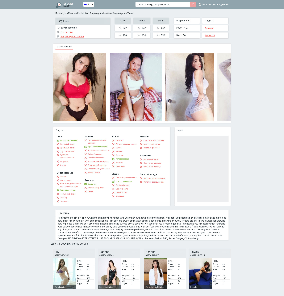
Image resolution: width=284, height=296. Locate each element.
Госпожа (120, 140)
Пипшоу (63, 197)
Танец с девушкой (96, 188)
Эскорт (63, 176)
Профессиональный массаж (97, 141)
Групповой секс (67, 151)
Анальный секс (67, 144)
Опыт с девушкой (124, 181)
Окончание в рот (151, 159)
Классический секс (68, 140)
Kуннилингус (121, 192)
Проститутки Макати (65, 13)
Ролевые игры (122, 159)
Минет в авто (122, 189)
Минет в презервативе (126, 178)
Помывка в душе (67, 194)
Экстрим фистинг (151, 148)
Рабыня (119, 151)
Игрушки (64, 161)
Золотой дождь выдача (154, 178)
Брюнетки (210, 35)
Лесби (90, 191)
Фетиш (63, 165)
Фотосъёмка (65, 180)
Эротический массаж (97, 146)
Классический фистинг (153, 140)
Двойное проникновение (67, 156)
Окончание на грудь (152, 163)
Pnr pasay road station (100, 13)
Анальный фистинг (151, 144)
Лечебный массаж (96, 158)
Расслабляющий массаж (99, 169)
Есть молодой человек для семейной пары (70, 185)
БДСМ (118, 148)
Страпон (119, 155)
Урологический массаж (98, 150)
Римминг (64, 201)
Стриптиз (92, 184)
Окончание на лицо (152, 167)
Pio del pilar (82, 13)
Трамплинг (120, 166)
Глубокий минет (123, 185)
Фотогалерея (64, 46)
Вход (215, 4)
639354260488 (69, 27)
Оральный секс (67, 148)
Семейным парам (68, 190)
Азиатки (209, 28)
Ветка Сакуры (94, 172)
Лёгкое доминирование (126, 144)
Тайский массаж (95, 154)
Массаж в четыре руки (98, 161)
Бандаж (119, 162)
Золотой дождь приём (153, 182)
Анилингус (120, 196)
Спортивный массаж (97, 165)
